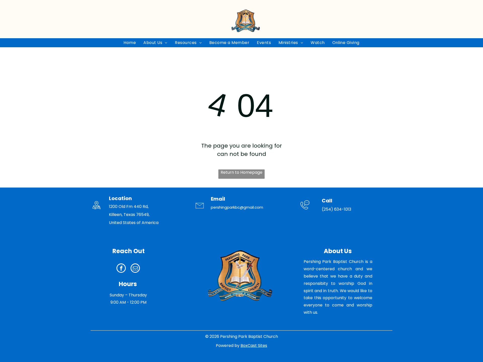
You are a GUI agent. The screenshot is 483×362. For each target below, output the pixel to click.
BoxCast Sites (253, 345)
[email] (135, 268)
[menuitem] (130, 42)
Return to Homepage (241, 172)
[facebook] (121, 268)
